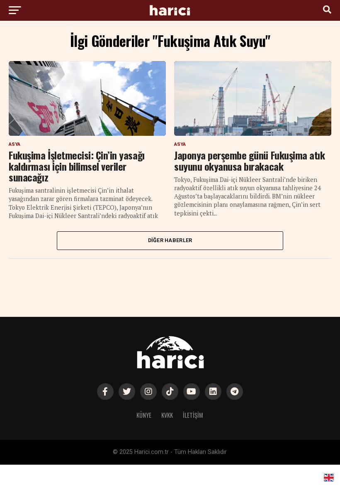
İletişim (193, 415)
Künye (143, 415)
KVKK (167, 415)
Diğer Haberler (170, 240)
